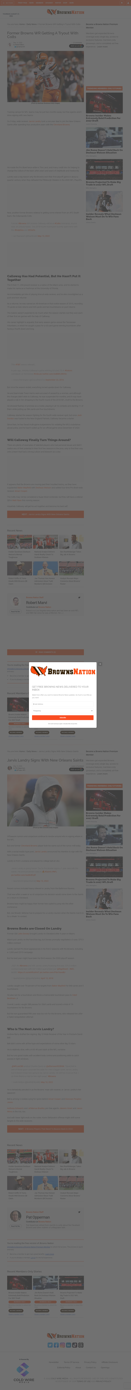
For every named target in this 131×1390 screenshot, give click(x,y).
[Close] (100, 664)
